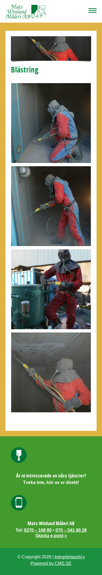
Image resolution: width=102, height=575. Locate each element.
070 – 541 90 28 (71, 530)
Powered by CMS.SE (51, 563)
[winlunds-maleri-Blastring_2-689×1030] (51, 289)
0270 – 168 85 (38, 530)
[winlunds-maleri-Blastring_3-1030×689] (51, 372)
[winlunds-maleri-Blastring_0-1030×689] (51, 123)
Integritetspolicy (70, 557)
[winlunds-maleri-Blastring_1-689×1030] (51, 206)
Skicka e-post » (51, 535)
